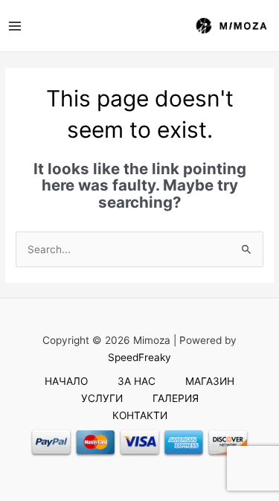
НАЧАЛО (66, 381)
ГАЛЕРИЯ (176, 398)
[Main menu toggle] (14, 25)
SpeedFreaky (139, 357)
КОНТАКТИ (139, 415)
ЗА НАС (136, 381)
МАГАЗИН (209, 381)
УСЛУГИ (102, 398)
